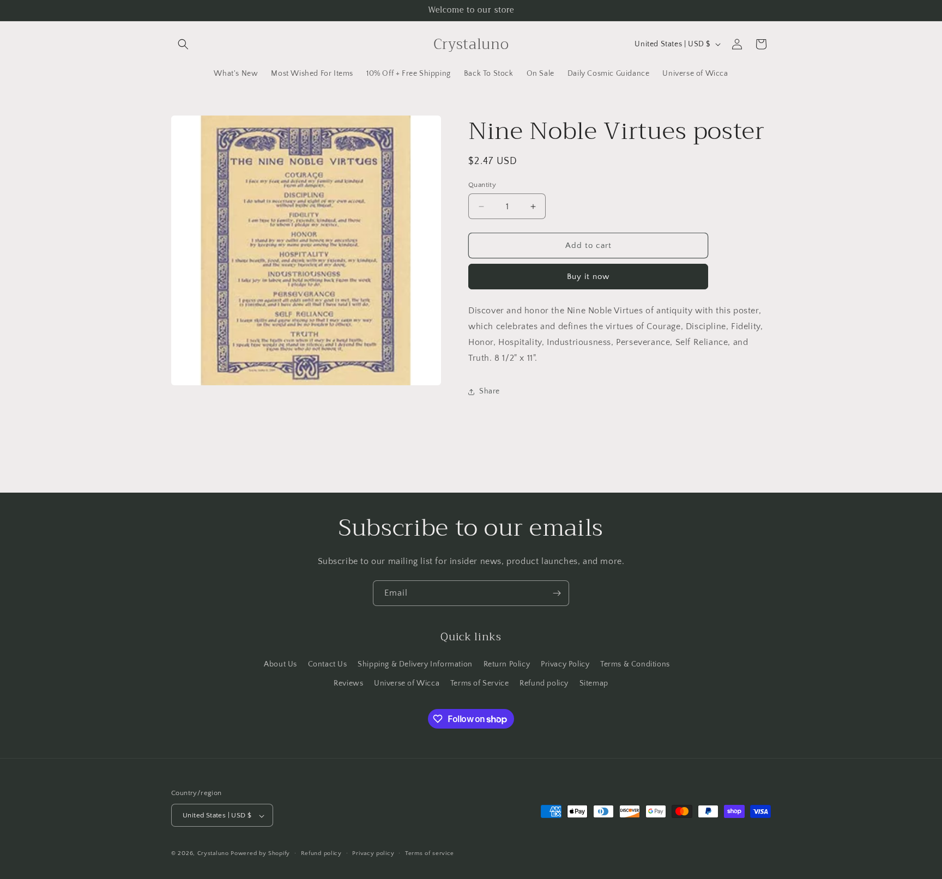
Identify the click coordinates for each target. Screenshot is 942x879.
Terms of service (429, 853)
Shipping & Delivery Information (415, 663)
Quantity (482, 185)
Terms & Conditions (635, 663)
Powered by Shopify (260, 854)
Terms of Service (479, 682)
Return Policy (507, 663)
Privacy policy (373, 853)
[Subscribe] (557, 593)
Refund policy (544, 682)
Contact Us (327, 663)
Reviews (348, 682)
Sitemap (593, 682)
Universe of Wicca (406, 682)
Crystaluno (213, 854)
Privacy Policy (565, 663)
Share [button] (489, 391)
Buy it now (588, 276)
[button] (183, 44)
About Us (280, 663)
